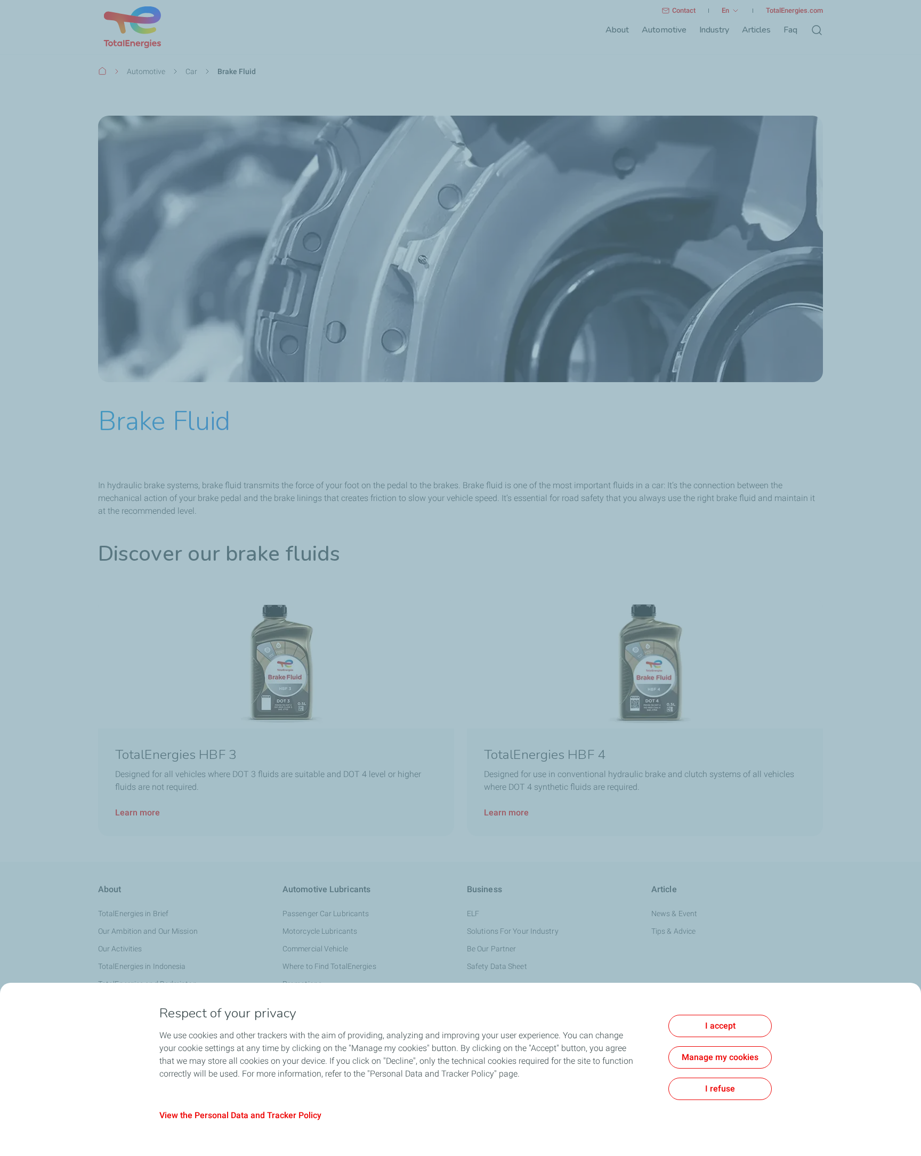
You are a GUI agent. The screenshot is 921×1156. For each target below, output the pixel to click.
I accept (720, 1026)
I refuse (720, 1089)
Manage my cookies (720, 1057)
